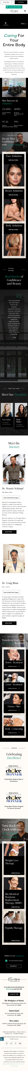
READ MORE (8, 532)
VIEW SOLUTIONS (13, 160)
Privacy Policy (21, 1032)
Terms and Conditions (9, 1032)
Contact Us (8, 1033)
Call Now (21, 2)
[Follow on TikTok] (11, 1043)
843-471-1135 (14, 994)
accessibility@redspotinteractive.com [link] (13, 1064)
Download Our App (15, 7)
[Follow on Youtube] (20, 1043)
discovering (9, 989)
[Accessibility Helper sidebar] (2, 1039)
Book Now (6, 2)
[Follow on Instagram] (6, 1043)
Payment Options (18, 1033)
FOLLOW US (13, 966)
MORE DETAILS (12, 666)
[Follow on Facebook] (15, 1043)
